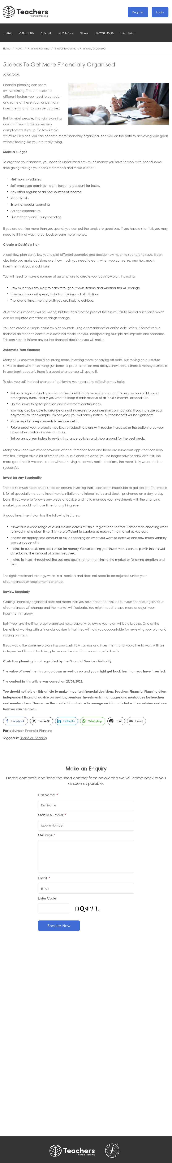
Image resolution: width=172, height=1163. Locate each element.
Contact (127, 33)
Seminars (66, 33)
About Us (26, 33)
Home (8, 33)
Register (137, 12)
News (84, 33)
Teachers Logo (29, 12)
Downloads (104, 33)
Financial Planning (38, 48)
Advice (46, 33)
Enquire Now (58, 925)
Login (160, 12)
